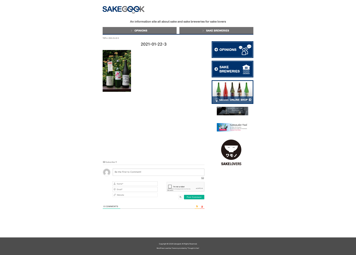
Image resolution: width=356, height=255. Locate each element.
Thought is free (193, 248)
